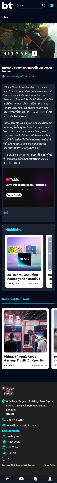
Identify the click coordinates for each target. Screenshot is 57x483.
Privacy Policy (49, 465)
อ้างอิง (6, 213)
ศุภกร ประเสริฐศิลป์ (15, 76)
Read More (32, 284)
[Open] (52, 5)
